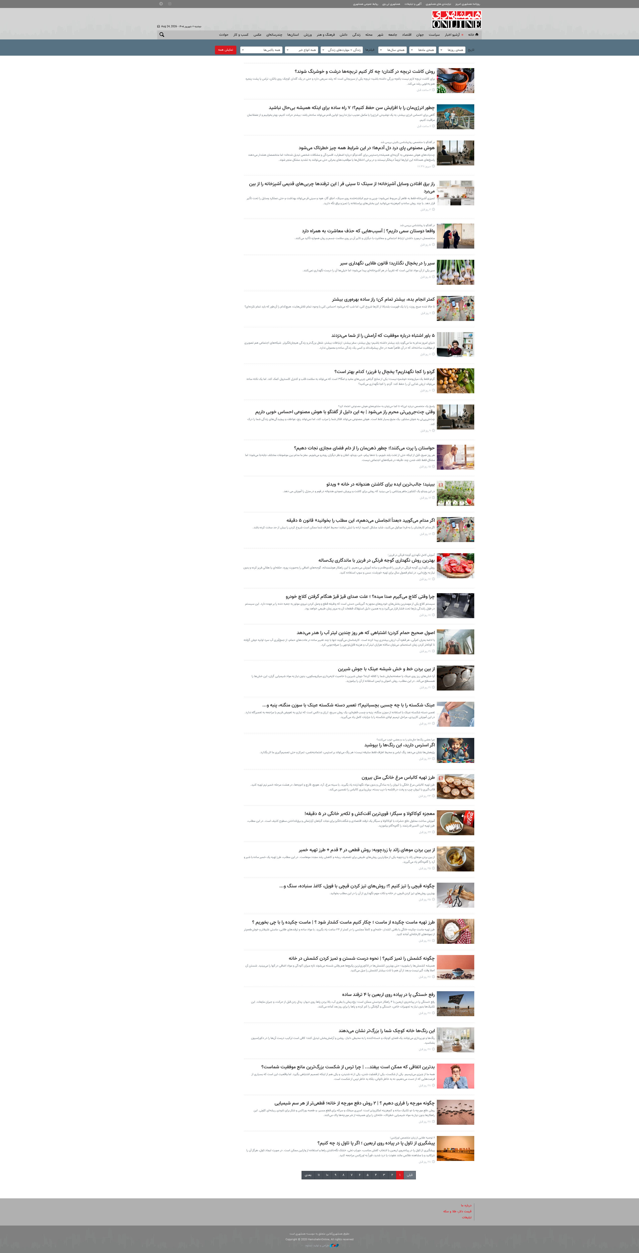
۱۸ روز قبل (425, 615)
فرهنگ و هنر (326, 35)
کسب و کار (241, 35)
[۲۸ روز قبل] (455, 1076)
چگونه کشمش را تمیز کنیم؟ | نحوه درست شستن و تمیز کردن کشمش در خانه (362, 958)
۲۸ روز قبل (425, 1086)
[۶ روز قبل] (455, 308)
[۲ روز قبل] (455, 192)
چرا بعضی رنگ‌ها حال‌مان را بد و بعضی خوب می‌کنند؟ (406, 740)
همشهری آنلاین (454, 19)
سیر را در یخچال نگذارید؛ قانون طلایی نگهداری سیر (387, 263)
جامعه (392, 35)
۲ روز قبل (426, 210)
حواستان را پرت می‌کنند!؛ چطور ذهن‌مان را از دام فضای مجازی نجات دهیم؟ (364, 448)
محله (368, 35)
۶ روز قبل (426, 313)
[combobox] (452, 49)
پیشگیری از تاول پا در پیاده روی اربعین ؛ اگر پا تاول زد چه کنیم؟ (376, 1143)
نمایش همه (225, 49)
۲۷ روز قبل (425, 941)
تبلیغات (467, 1217)
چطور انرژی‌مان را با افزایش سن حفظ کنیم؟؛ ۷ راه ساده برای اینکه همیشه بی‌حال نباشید (352, 108)
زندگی (356, 35)
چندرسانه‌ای (274, 35)
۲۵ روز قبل (425, 868)
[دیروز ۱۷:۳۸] (455, 152)
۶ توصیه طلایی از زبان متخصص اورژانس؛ (412, 1138)
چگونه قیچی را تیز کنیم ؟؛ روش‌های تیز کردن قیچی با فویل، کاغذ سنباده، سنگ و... (357, 886)
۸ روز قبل (425, 391)
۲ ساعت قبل (424, 90)
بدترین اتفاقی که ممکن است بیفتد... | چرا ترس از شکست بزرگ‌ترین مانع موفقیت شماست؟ (348, 1067)
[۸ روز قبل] (455, 380)
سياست (434, 35)
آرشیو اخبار (452, 35)
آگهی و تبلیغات (413, 4)
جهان (420, 35)
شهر (380, 35)
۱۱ (319, 1175)
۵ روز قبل (425, 245)
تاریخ (471, 49)
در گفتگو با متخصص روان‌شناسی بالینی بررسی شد (408, 142)
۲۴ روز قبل (425, 832)
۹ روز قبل (426, 431)
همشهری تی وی (391, 4)
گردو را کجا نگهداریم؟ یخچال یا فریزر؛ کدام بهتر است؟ (384, 372)
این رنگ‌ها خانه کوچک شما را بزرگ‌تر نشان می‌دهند (387, 1031)
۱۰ (327, 1175)
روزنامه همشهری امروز (467, 4)
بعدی (308, 1175)
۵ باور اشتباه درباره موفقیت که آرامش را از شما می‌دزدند (383, 335)
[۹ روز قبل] (455, 417)
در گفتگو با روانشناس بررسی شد (417, 225)
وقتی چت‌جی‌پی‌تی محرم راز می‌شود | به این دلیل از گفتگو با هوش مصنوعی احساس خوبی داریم (345, 412)
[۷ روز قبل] (455, 344)
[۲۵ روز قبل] (455, 858)
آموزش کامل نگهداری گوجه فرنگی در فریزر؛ (411, 555)
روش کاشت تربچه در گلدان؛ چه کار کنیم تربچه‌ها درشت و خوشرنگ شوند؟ (365, 71)
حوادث (223, 35)
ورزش (308, 35)
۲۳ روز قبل (425, 796)
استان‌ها (293, 35)
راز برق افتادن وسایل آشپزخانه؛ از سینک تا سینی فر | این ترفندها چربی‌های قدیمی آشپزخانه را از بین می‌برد (342, 187)
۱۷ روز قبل (425, 579)
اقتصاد (406, 35)
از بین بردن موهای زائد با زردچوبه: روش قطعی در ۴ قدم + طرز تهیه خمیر (367, 850)
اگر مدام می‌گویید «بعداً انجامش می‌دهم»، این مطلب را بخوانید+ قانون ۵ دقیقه (361, 520)
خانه (471, 35)
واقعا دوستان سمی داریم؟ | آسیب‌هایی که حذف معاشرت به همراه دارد (368, 231)
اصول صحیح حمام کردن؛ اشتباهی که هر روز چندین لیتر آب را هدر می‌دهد (366, 633)
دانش (343, 35)
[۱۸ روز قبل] (455, 605)
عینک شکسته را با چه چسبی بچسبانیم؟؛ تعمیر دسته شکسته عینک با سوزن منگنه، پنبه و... (348, 705)
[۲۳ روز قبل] (455, 786)
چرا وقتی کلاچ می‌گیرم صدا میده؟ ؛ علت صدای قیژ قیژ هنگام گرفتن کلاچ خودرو (360, 596)
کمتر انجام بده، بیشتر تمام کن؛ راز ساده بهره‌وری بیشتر (383, 299)
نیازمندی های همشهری (438, 4)
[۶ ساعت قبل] (455, 116)
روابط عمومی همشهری (365, 4)
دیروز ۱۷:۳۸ (424, 166)
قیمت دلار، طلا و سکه (457, 1211)
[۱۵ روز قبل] (455, 457)
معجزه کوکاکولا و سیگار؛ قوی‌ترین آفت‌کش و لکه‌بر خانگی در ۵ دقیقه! (370, 814)
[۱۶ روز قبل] (455, 493)
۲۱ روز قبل (425, 651)
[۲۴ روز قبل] (455, 822)
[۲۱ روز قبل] (455, 641)
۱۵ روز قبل (425, 467)
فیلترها (369, 49)
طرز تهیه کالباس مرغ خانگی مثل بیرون (398, 777)
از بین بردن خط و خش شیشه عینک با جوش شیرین (386, 669)
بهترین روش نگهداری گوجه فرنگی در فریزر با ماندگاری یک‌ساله (377, 560)
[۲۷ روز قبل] (455, 931)
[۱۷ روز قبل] (455, 565)
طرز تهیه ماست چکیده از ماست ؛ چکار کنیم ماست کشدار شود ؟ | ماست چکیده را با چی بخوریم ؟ (343, 922)
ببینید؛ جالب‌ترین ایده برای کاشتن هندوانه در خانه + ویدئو (380, 484)
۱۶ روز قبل (425, 498)
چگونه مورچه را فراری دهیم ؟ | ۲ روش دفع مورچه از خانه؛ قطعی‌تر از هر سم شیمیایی (355, 1103)
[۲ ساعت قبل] (455, 80)
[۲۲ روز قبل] (455, 714)
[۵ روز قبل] (455, 236)
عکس (257, 35)
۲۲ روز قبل (425, 724)
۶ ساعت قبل (424, 126)
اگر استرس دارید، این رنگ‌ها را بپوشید (399, 745)
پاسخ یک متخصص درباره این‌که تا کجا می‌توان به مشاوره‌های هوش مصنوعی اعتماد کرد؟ (386, 406)
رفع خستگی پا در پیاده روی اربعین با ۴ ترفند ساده (388, 994)
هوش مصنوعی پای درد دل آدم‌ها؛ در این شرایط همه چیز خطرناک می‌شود (367, 148)
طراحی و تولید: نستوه (318, 1246)
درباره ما (466, 1205)
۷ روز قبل (425, 354)
